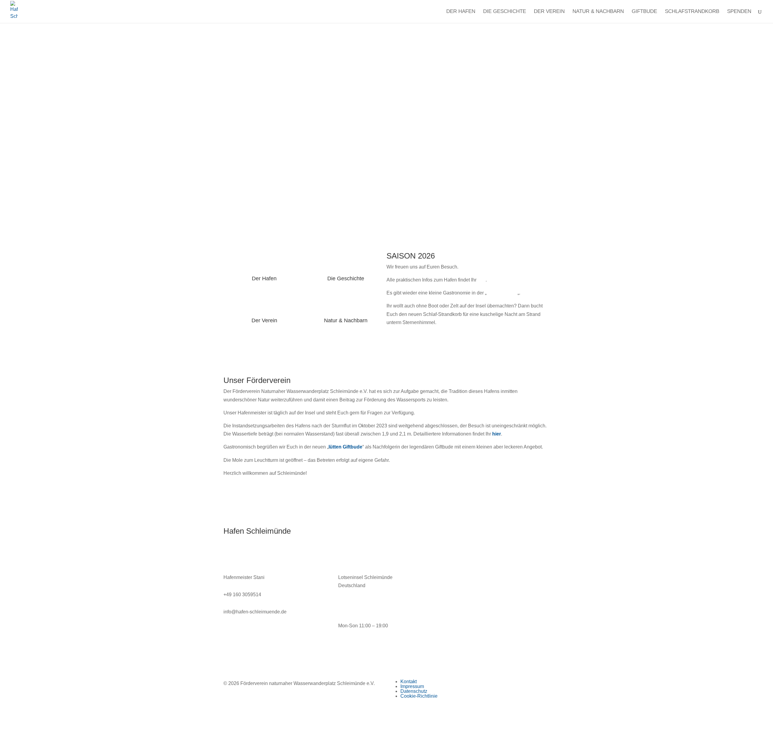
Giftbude (644, 11)
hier (482, 279)
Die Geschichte (504, 11)
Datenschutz (413, 691)
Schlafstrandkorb (692, 11)
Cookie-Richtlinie (419, 696)
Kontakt (408, 681)
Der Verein (549, 11)
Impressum (412, 686)
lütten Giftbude (502, 292)
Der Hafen (460, 11)
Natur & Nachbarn (598, 11)
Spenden (739, 11)
